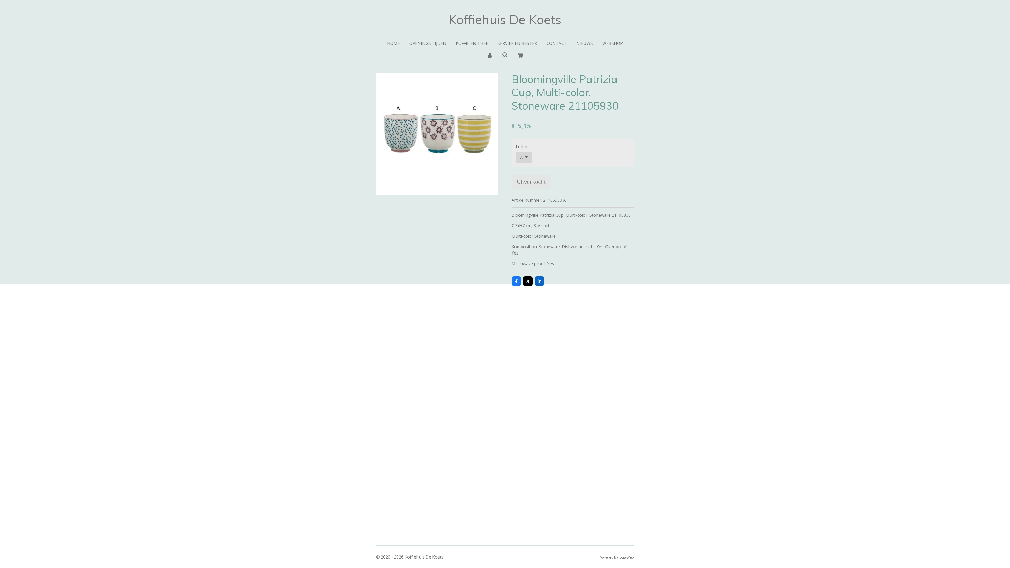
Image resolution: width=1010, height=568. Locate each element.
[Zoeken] (505, 54)
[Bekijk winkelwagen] (520, 54)
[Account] (489, 54)
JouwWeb (626, 557)
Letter (522, 146)
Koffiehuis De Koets (505, 19)
